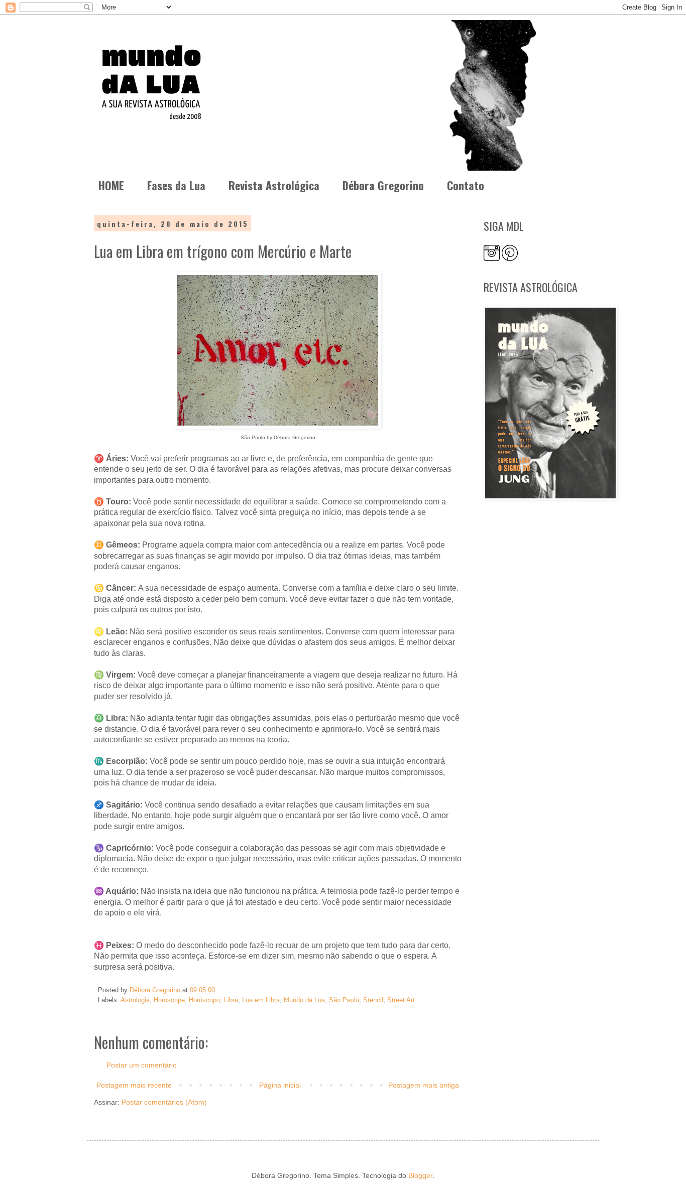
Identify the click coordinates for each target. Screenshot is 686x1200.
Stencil (373, 1000)
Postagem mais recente (134, 1085)
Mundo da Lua (304, 1000)
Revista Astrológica (273, 185)
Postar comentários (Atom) (164, 1102)
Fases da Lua (176, 185)
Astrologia (135, 1000)
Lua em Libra (261, 1000)
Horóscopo (204, 1000)
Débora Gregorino (383, 185)
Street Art (401, 1000)
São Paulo (344, 1000)
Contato (465, 185)
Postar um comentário (141, 1065)
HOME (111, 185)
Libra (231, 1000)
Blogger (420, 1175)
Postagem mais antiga (423, 1085)
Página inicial (280, 1085)
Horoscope (169, 1000)
